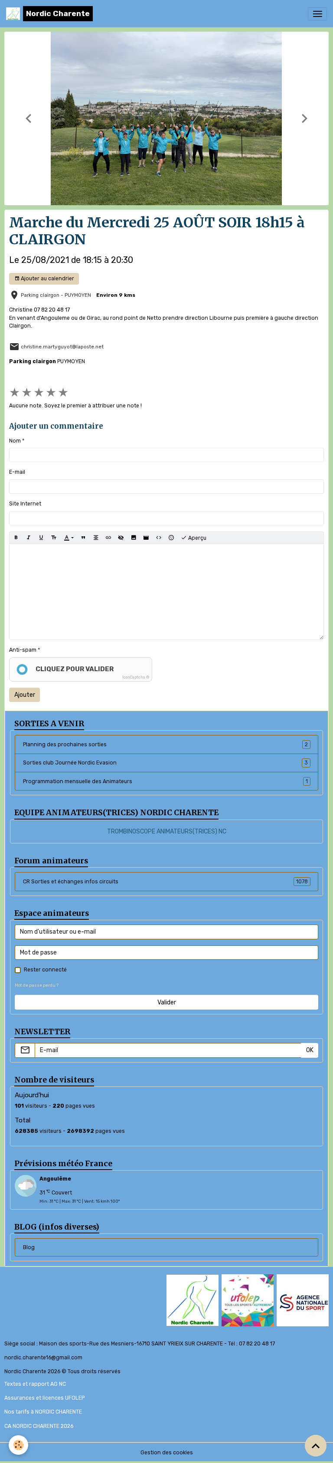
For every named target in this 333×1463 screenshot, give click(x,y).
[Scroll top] (315, 1445)
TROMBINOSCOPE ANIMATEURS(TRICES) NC (166, 831)
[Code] (158, 538)
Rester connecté (45, 970)
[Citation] (83, 538)
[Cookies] (18, 1445)
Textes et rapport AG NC (35, 1384)
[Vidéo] (146, 538)
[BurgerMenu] (317, 13)
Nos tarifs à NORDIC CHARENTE (43, 1412)
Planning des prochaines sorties (165, 744)
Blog (29, 1247)
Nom (15, 441)
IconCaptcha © (135, 677)
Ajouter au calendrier (47, 279)
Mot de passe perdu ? (37, 985)
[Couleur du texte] (68, 538)
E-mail (17, 472)
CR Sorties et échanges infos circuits (165, 882)
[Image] (133, 538)
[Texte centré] (95, 538)
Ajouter (24, 695)
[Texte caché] (120, 538)
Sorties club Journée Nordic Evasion (165, 763)
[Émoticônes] (171, 538)
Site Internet (25, 504)
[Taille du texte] (53, 538)
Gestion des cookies (166, 1453)
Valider (166, 1002)
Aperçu (196, 538)
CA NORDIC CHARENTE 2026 (38, 1426)
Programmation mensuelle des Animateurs (165, 781)
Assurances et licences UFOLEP (44, 1398)
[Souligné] (41, 538)
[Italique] (28, 538)
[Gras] (16, 538)
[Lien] (108, 538)
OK (309, 1050)
